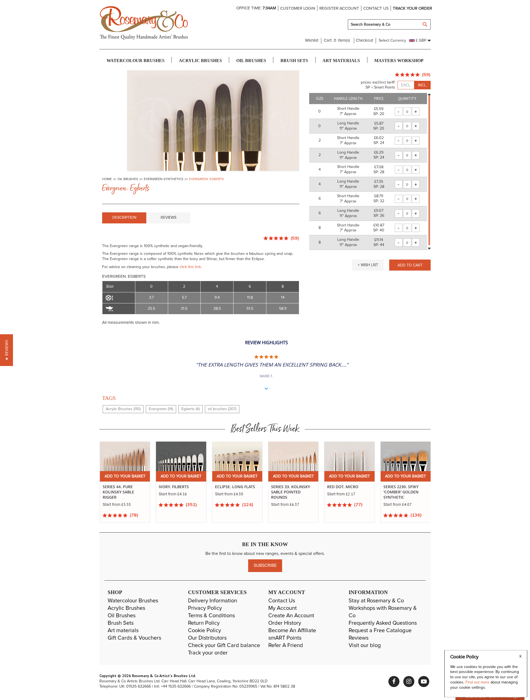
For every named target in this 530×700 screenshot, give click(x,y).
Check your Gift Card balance (224, 645)
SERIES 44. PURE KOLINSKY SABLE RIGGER (399, 492)
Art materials (123, 630)
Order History (284, 623)
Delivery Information (212, 600)
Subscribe (265, 565)
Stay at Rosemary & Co (376, 600)
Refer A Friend (285, 645)
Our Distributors (207, 638)
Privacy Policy (205, 608)
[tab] (124, 217)
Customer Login (297, 8)
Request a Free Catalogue (380, 630)
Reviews (168, 218)
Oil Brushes (122, 615)
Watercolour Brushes (133, 600)
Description (124, 218)
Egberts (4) (190, 409)
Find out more (478, 682)
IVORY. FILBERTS (117, 486)
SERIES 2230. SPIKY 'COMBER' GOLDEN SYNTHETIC (344, 492)
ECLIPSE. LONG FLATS (179, 486)
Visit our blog (365, 645)
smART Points (284, 638)
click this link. (190, 267)
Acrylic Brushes (126, 608)
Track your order (412, 8)
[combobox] (389, 24)
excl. (406, 85)
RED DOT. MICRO (286, 486)
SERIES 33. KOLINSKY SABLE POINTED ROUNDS (234, 492)
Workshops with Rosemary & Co (383, 611)
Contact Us (281, 600)
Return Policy (204, 623)
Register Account (339, 8)
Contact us (376, 8)
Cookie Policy (204, 630)
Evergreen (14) (161, 409)
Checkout (364, 40)
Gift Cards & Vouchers (134, 638)
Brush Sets (121, 623)
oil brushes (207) (222, 409)
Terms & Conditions (211, 615)
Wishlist (311, 40)
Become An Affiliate (292, 630)
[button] (368, 265)
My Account (282, 608)
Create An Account (291, 615)
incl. (422, 85)
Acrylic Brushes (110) (123, 409)
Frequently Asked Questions (383, 623)
